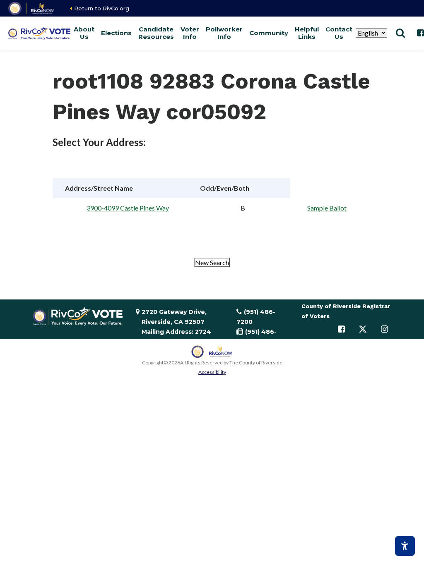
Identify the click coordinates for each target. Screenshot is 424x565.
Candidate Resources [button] (156, 33)
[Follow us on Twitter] (362, 329)
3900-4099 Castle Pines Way (128, 208)
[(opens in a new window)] (31, 8)
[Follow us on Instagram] (384, 329)
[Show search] (400, 33)
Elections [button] (116, 33)
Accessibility (212, 372)
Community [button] (268, 33)
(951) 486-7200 (255, 317)
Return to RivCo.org (101, 8)
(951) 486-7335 (256, 336)
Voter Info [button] (190, 33)
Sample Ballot (327, 208)
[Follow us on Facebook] (341, 329)
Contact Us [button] (338, 33)
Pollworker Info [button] (224, 33)
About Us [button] (84, 33)
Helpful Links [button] (307, 33)
